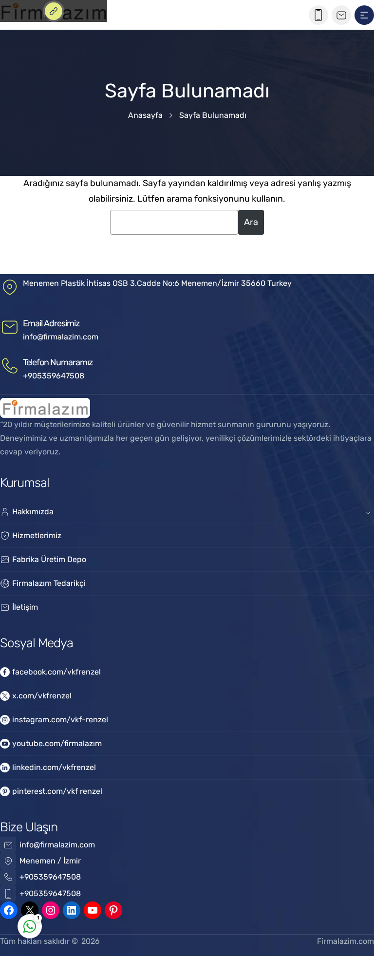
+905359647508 (53, 375)
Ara (251, 222)
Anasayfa (145, 115)
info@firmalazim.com (60, 336)
